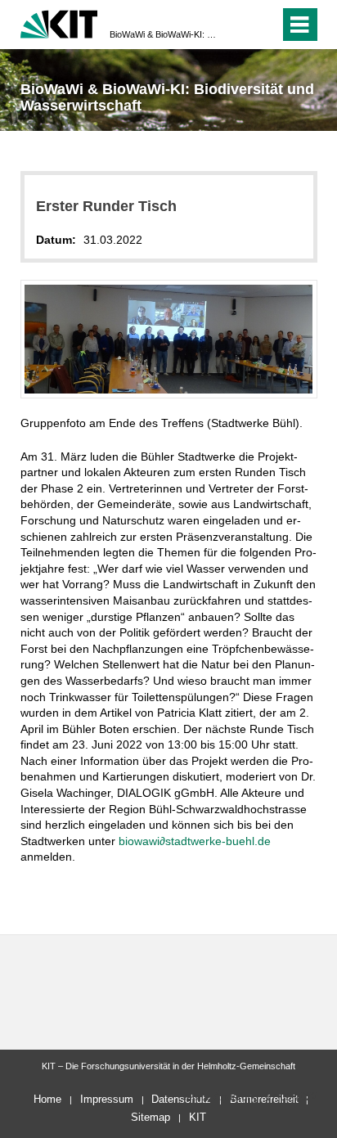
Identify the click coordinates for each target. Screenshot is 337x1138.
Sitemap (150, 1117)
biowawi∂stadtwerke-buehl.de (195, 841)
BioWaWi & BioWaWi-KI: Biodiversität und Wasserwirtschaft (164, 34)
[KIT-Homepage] (59, 22)
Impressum (106, 1099)
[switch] (237, 25)
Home (47, 1099)
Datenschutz (181, 1099)
